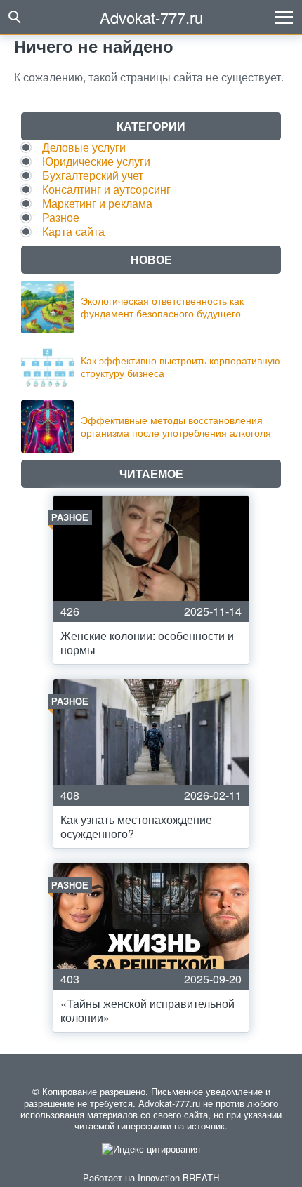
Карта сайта (73, 231)
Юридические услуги (96, 161)
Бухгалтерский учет (92, 175)
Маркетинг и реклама (97, 203)
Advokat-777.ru (151, 17)
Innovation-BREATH (178, 1177)
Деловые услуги (84, 147)
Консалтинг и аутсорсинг (106, 189)
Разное (60, 217)
